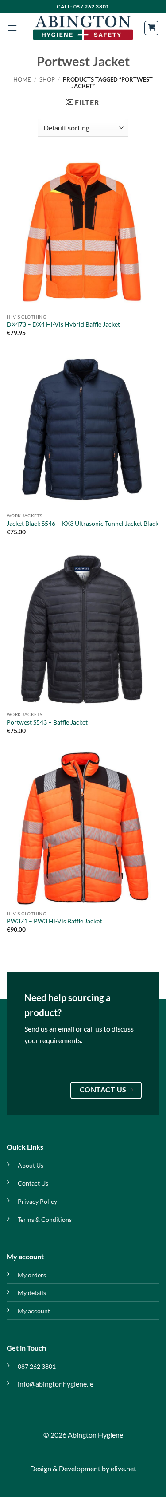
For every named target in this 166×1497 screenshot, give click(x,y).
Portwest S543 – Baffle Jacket (47, 722)
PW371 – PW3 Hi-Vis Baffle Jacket (54, 921)
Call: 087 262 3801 (83, 6)
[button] (12, 28)
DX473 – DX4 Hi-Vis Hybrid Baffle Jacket (63, 324)
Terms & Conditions (45, 1219)
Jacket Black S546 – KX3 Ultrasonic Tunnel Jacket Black (82, 523)
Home (22, 79)
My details (32, 1292)
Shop (47, 79)
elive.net (123, 1468)
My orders (32, 1275)
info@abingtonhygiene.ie (55, 1383)
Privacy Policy (37, 1201)
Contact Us (33, 1183)
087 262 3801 (37, 1366)
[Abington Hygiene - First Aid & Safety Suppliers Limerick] (83, 28)
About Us (30, 1165)
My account (34, 1311)
